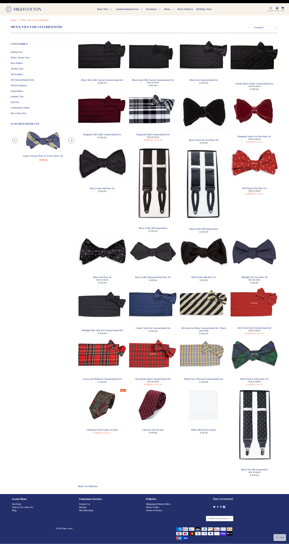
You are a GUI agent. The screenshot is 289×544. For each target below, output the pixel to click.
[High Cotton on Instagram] (224, 507)
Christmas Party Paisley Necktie (102, 408)
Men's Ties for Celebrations (35, 20)
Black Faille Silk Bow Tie (102, 166)
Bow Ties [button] (103, 9)
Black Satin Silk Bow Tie (204, 255)
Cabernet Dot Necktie (153, 408)
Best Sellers (185, 9)
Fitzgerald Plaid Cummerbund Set (153, 112)
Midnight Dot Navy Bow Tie (254, 255)
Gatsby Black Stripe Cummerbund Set (254, 60)
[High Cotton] (23, 9)
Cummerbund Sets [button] (127, 9)
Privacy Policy (152, 507)
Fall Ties (15, 102)
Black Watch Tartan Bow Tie (254, 357)
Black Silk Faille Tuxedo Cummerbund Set (102, 58)
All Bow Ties (17, 68)
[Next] (71, 140)
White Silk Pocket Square (204, 408)
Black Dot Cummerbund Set (204, 58)
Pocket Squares (19, 85)
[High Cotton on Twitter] (214, 507)
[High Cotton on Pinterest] (220, 507)
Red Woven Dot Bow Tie (254, 166)
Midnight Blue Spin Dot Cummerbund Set (102, 307)
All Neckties (17, 74)
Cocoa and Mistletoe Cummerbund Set (102, 357)
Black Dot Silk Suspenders (254, 428)
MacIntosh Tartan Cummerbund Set (153, 357)
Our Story (16, 504)
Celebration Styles (20, 107)
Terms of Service (154, 510)
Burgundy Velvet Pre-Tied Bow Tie (254, 113)
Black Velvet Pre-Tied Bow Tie (204, 115)
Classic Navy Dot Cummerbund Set (153, 306)
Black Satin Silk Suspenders (204, 187)
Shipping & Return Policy (158, 504)
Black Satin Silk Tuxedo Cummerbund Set (153, 58)
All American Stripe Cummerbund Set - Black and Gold (204, 306)
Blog (14, 510)
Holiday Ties (204, 9)
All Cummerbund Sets (22, 80)
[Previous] (15, 140)
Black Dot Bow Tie (102, 255)
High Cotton (67, 528)
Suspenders (17, 91)
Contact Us (84, 504)
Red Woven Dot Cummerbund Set (254, 306)
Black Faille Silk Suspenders (153, 186)
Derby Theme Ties (20, 57)
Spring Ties (16, 52)
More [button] (167, 9)
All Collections (86, 510)
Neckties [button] (151, 9)
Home (14, 20)
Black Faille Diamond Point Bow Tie (153, 255)
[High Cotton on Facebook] (217, 507)
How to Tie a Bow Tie (22, 507)
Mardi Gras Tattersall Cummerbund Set (204, 357)
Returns (83, 507)
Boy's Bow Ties (18, 113)
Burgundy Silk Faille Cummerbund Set (102, 112)
